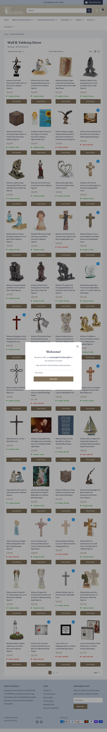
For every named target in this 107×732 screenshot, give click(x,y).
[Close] (77, 346)
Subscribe (53, 379)
